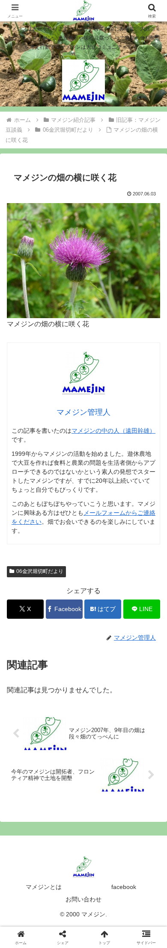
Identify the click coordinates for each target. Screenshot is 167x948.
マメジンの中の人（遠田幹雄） (113, 430)
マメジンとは (44, 886)
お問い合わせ (83, 899)
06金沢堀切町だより (39, 571)
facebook (123, 886)
